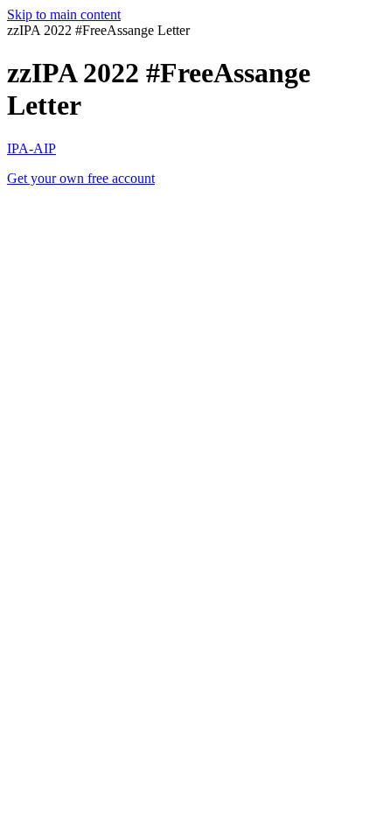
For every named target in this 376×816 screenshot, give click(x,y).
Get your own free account (81, 178)
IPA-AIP (31, 148)
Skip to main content (64, 14)
